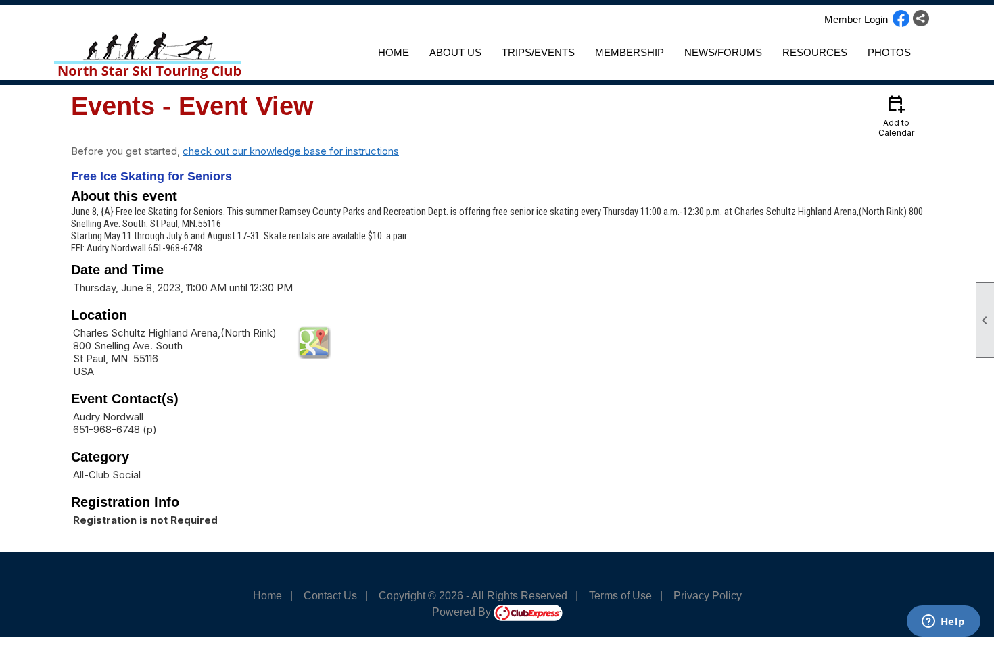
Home (393, 52)
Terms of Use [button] (620, 595)
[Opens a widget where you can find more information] (943, 622)
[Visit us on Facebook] (901, 19)
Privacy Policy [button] (707, 595)
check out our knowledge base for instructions (291, 151)
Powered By (463, 612)
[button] (455, 52)
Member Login (856, 19)
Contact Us (330, 595)
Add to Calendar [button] (896, 115)
